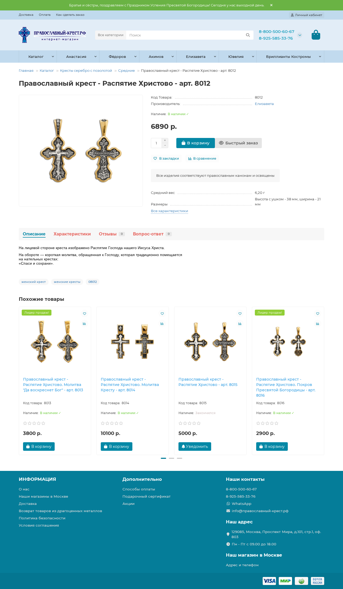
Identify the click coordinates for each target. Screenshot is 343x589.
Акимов (156, 56)
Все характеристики (169, 211)
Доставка (26, 15)
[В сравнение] (84, 323)
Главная (26, 70)
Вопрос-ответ (151, 234)
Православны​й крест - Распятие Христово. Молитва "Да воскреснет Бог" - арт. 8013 (53, 384)
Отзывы (111, 234)
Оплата (45, 15)
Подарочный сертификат (146, 496)
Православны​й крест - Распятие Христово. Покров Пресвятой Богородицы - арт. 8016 (285, 387)
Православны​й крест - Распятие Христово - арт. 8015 (207, 382)
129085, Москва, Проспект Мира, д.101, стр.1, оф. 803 (276, 534)
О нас (24, 489)
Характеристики (72, 234)
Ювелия (236, 56)
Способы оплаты (138, 489)
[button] (19, 380)
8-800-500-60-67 (276, 31)
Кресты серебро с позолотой (86, 70)
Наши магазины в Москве (43, 496)
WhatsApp (241, 503)
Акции (128, 503)
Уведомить (196, 446)
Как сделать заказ (70, 15)
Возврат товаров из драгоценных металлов (60, 511)
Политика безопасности (42, 518)
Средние (126, 70)
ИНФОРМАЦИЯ (37, 479)
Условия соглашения (39, 525)
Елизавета (196, 56)
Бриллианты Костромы (288, 56)
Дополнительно (142, 479)
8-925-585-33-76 (276, 38)
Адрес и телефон (242, 565)
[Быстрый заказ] (64, 446)
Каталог (35, 56)
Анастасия (76, 56)
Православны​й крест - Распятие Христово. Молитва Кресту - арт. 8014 (130, 384)
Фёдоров (117, 56)
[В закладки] (84, 313)
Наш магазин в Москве (254, 555)
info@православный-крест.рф (260, 511)
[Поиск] (248, 35)
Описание (34, 234)
